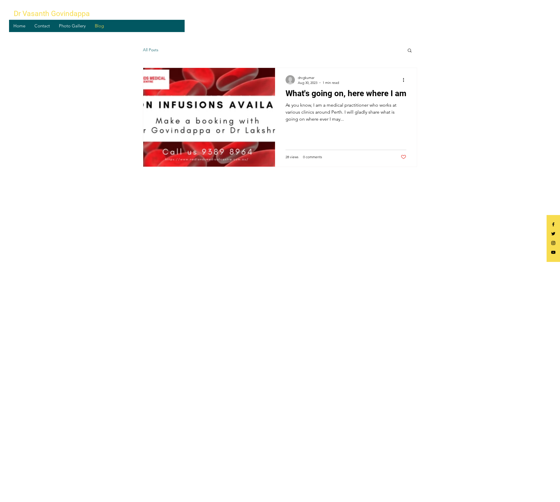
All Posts (150, 49)
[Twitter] (553, 233)
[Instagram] (553, 243)
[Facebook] (553, 224)
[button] (409, 51)
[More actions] (405, 79)
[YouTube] (553, 252)
